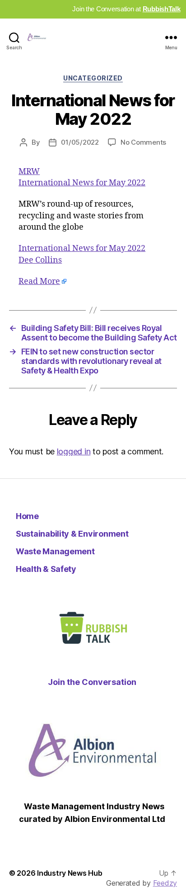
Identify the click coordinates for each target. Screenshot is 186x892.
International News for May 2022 (82, 183)
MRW (29, 171)
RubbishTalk (162, 9)
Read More (39, 281)
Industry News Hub (69, 873)
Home (27, 516)
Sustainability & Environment (72, 533)
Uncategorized (93, 78)
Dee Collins (40, 260)
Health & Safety (46, 569)
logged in (74, 451)
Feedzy (165, 882)
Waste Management (55, 551)
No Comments (143, 142)
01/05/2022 (79, 142)
